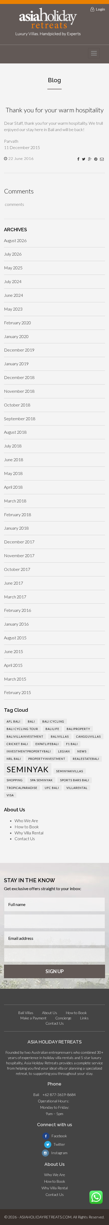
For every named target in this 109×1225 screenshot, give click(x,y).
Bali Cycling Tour (22, 729)
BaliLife (52, 729)
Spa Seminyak (41, 780)
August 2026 (15, 240)
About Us (49, 1012)
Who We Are (26, 820)
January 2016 (16, 623)
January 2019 (16, 363)
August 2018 (15, 431)
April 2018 (13, 486)
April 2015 (13, 665)
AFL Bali (13, 721)
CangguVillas (88, 736)
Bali (31, 721)
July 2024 (12, 281)
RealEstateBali (86, 758)
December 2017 (19, 541)
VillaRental (77, 787)
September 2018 (19, 418)
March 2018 (15, 500)
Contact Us (25, 838)
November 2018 (19, 391)
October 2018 (17, 404)
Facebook (59, 1136)
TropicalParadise (22, 787)
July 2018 (12, 445)
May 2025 (13, 267)
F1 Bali (72, 744)
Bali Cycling (53, 721)
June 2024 (13, 295)
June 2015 (13, 651)
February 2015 (17, 692)
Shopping (15, 780)
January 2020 (16, 336)
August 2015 (15, 637)
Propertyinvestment (46, 758)
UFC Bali (52, 787)
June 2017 (13, 582)
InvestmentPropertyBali (29, 751)
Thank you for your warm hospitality (55, 110)
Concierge (63, 1018)
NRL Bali (14, 758)
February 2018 (17, 514)
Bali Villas (25, 1012)
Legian (64, 751)
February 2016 (17, 610)
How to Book (27, 826)
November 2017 (19, 555)
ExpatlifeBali (47, 744)
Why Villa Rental (29, 832)
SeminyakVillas (69, 771)
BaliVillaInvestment (25, 736)
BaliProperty (78, 729)
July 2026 (12, 253)
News (82, 751)
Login (100, 9)
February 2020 (17, 322)
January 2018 (16, 527)
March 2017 (15, 596)
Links (84, 1018)
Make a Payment (33, 1018)
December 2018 (19, 377)
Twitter (59, 1144)
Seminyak (28, 769)
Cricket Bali (17, 744)
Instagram (58, 1152)
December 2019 (19, 349)
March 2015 (15, 678)
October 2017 (17, 569)
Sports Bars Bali (74, 780)
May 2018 (13, 473)
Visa (10, 795)
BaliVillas (60, 736)
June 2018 (13, 459)
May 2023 (13, 308)
